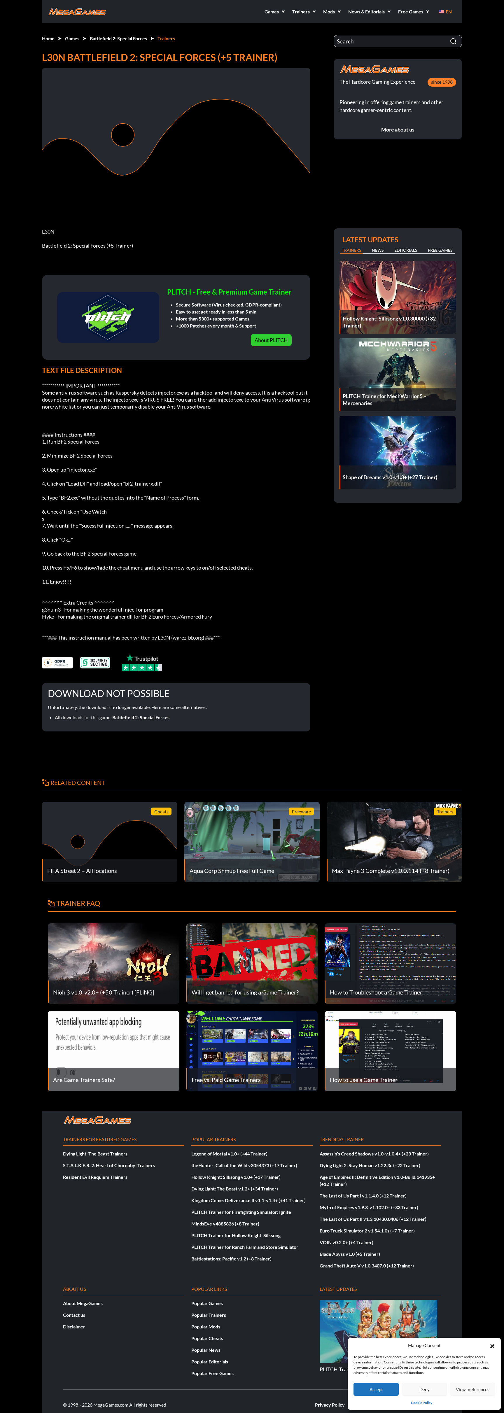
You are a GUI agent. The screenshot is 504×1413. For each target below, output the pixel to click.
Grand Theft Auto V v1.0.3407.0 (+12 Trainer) (367, 1265)
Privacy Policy (330, 1404)
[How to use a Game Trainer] (390, 1050)
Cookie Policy (421, 1402)
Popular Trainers (208, 1315)
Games (72, 38)
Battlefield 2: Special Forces (118, 38)
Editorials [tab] (405, 250)
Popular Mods (205, 1326)
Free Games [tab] (440, 250)
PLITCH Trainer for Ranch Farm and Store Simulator (244, 1247)
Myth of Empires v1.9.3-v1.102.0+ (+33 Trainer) (369, 1207)
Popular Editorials (209, 1361)
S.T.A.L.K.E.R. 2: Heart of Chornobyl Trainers (109, 1165)
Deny (424, 1389)
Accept (376, 1389)
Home (48, 38)
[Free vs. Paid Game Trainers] (252, 1050)
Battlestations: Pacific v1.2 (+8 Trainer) (231, 1258)
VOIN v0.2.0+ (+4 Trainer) (346, 1242)
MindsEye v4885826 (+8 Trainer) (225, 1223)
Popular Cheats (207, 1338)
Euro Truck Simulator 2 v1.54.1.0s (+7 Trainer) (367, 1230)
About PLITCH (271, 340)
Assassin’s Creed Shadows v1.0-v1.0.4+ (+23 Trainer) (374, 1153)
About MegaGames (83, 1303)
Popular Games (207, 1303)
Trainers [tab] (351, 250)
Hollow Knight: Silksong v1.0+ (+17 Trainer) (236, 1177)
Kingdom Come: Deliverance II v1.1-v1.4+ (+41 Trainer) (248, 1200)
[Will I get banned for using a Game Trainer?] (252, 963)
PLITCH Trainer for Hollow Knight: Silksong (236, 1235)
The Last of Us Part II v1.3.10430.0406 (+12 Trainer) (373, 1219)
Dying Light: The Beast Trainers (95, 1153)
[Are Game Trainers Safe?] (113, 1050)
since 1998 (442, 82)
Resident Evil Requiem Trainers (95, 1177)
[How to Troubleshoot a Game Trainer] (390, 963)
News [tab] (378, 250)
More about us (397, 129)
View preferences (472, 1389)
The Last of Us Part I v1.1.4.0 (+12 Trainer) (363, 1195)
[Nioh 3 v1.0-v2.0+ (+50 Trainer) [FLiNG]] (113, 963)
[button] (492, 1345)
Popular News (205, 1350)
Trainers (166, 38)
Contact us (74, 1315)
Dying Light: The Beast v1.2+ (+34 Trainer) (234, 1188)
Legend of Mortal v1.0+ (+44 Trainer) (229, 1153)
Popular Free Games (212, 1373)
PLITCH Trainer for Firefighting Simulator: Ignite (241, 1212)
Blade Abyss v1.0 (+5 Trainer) (350, 1254)
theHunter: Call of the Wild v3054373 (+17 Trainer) (244, 1165)
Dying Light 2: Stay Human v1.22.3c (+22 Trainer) (370, 1165)
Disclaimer (74, 1326)
